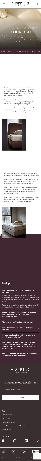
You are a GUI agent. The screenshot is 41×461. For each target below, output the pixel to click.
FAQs (3, 411)
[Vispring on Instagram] (14, 440)
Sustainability (6, 430)
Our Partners (6, 419)
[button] (3, 452)
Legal (26, 458)
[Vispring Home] (20, 4)
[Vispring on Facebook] (3, 440)
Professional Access (9, 422)
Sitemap (4, 458)
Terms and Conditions (15, 458)
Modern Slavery (7, 415)
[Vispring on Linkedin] (26, 440)
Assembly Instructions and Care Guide (15, 426)
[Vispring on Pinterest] (38, 440)
